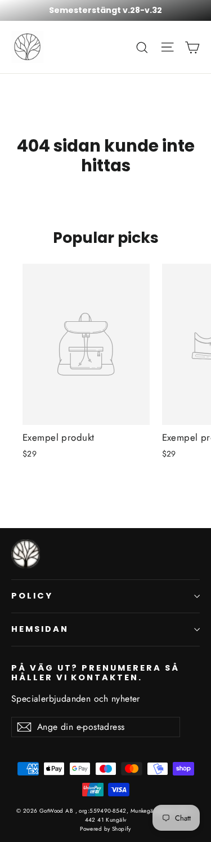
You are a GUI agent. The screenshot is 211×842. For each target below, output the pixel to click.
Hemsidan (40, 629)
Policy (32, 595)
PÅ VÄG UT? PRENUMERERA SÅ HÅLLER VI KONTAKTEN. (95, 672)
